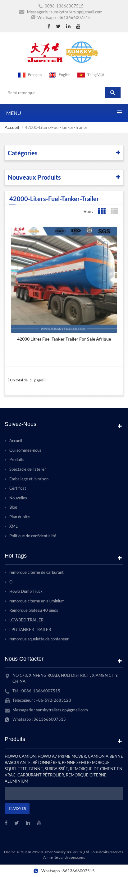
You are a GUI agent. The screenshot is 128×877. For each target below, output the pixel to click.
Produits (16, 459)
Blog (13, 507)
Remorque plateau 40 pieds (33, 610)
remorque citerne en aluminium (37, 600)
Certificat (17, 488)
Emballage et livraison (28, 478)
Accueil (12, 127)
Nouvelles (18, 497)
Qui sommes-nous (25, 450)
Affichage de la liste (114, 211)
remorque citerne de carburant (36, 572)
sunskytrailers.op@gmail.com (77, 11)
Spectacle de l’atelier (27, 469)
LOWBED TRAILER (26, 619)
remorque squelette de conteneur (39, 638)
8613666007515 (74, 17)
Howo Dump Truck (26, 591)
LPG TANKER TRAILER (30, 629)
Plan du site (19, 516)
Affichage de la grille (101, 211)
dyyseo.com (74, 857)
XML (13, 526)
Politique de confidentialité (32, 535)
